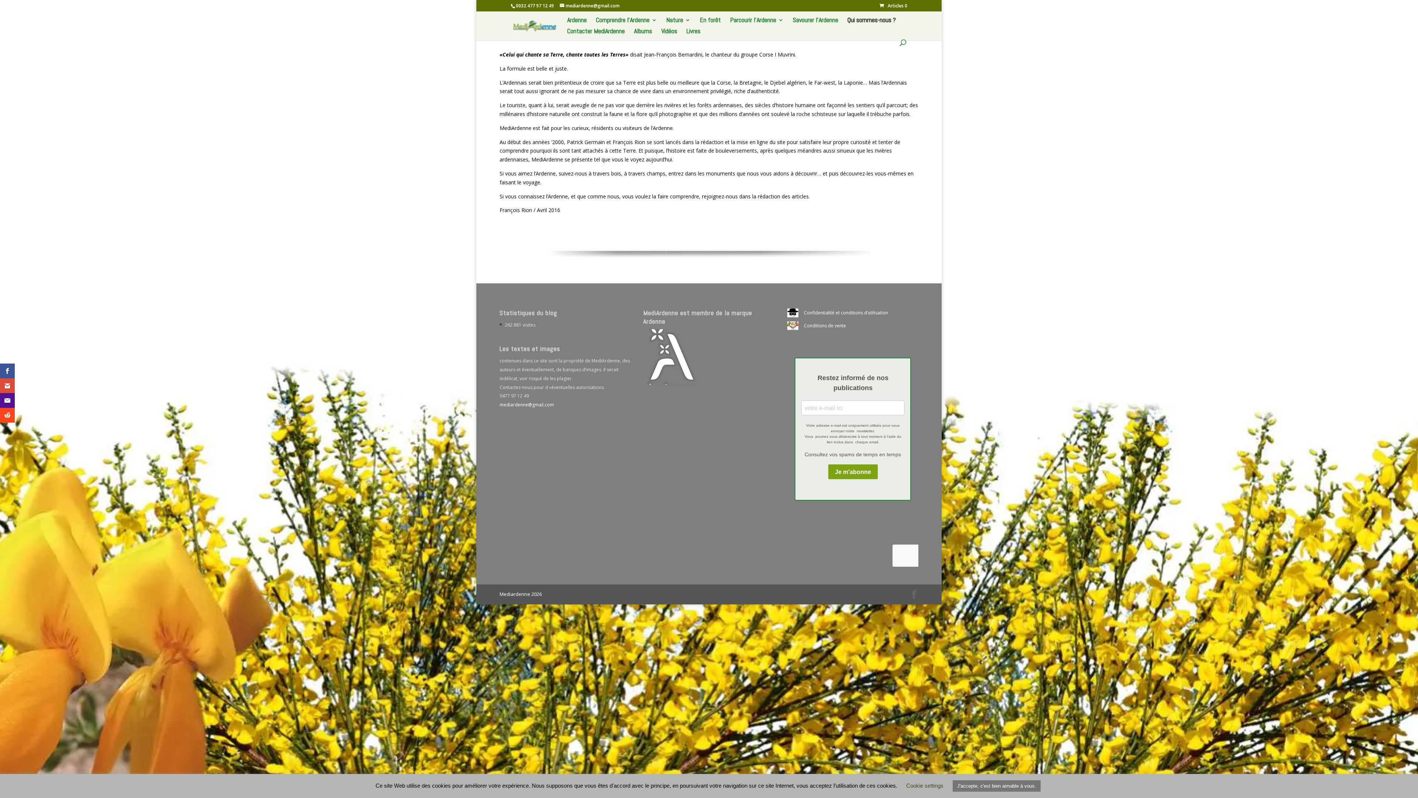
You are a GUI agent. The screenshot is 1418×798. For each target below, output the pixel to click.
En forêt (710, 20)
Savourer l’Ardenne (815, 20)
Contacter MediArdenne (596, 31)
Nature (674, 20)
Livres (693, 31)
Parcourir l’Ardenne (753, 20)
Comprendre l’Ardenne (623, 20)
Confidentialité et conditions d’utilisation (846, 313)
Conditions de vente (825, 326)
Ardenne (577, 20)
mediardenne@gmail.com (527, 405)
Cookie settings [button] (924, 785)
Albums (643, 31)
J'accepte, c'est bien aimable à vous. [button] (996, 786)
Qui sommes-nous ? (871, 20)
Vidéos (669, 31)
